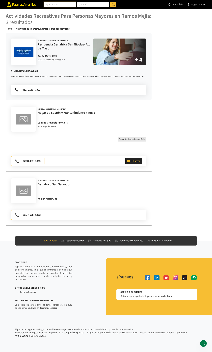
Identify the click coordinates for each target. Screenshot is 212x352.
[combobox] (60, 4)
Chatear (136, 161)
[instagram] (175, 277)
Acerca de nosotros (74, 240)
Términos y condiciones (131, 240)
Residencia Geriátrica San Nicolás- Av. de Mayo (64, 46)
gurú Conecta (50, 240)
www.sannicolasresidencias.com (51, 60)
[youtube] (166, 277)
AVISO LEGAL (21, 336)
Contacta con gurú (102, 240)
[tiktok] (184, 277)
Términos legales (48, 308)
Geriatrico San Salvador (54, 184)
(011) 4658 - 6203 (31, 215)
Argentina (196, 4)
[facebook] (147, 277)
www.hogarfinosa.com (47, 126)
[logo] (23, 52)
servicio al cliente (163, 296)
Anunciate (177, 4)
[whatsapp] (194, 277)
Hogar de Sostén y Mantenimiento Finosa (66, 112)
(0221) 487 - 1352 (31, 161)
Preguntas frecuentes (161, 240)
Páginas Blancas (28, 292)
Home (9, 29)
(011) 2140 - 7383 (31, 90)
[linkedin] (156, 277)
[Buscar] (113, 4)
